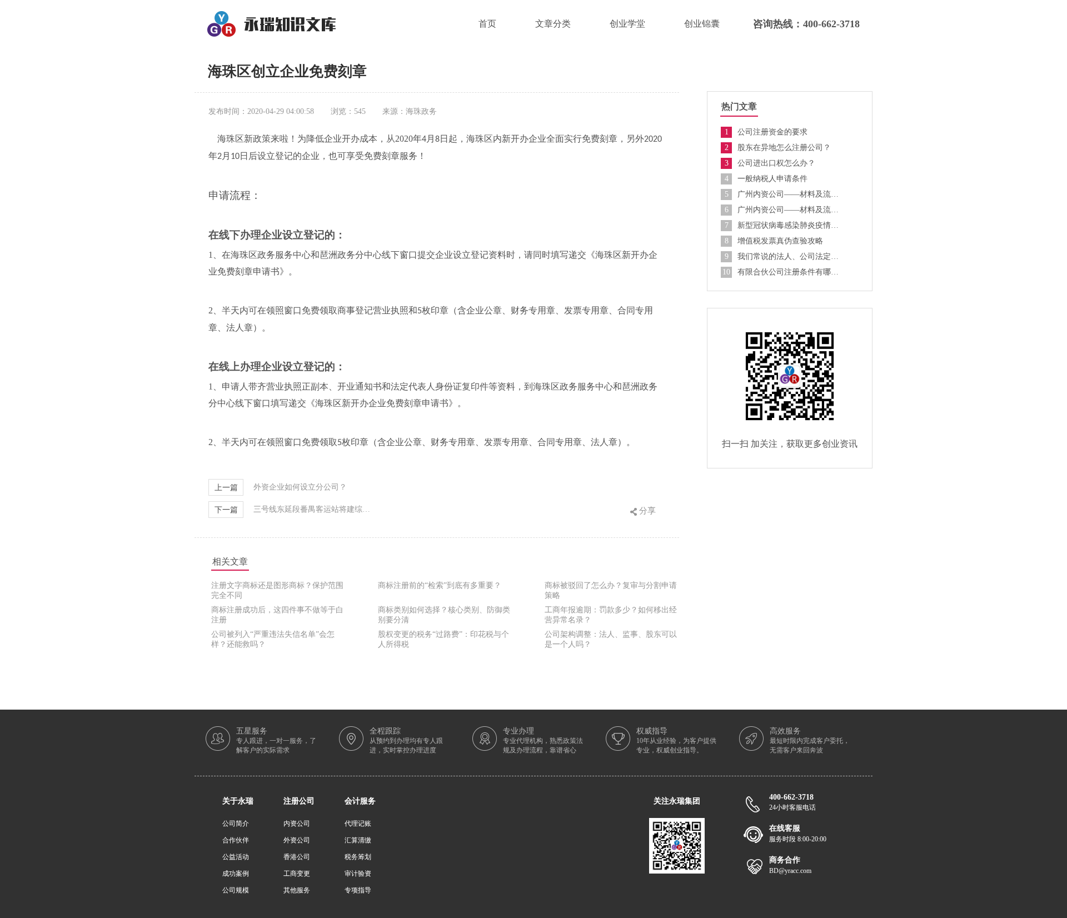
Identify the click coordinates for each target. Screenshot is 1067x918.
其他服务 (296, 890)
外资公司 (296, 840)
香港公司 (296, 857)
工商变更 (296, 873)
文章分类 (553, 23)
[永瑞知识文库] (271, 15)
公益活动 (235, 857)
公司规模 (235, 890)
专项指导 (358, 890)
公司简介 (235, 823)
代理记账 (358, 823)
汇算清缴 (358, 840)
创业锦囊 (702, 23)
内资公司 (296, 823)
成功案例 (235, 873)
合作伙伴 (235, 840)
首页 (487, 23)
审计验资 (358, 873)
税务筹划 (358, 857)
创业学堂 (627, 23)
